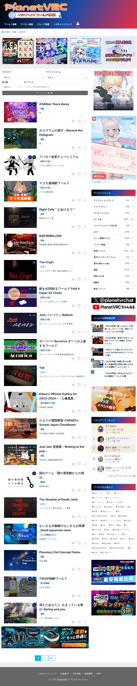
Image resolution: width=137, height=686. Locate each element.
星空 (112, 525)
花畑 (132, 539)
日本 (104, 525)
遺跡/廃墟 (107, 543)
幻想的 (128, 521)
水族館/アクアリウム (122, 530)
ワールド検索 (10, 24)
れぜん (108, 467)
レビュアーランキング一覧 (122, 476)
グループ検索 (43, 24)
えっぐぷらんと (113, 455)
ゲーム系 (111, 219)
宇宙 (95, 521)
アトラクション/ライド (112, 200)
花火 (124, 539)
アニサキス (111, 426)
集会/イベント (112, 288)
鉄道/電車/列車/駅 (118, 548)
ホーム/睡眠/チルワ (112, 238)
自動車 (115, 539)
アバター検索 (27, 24)
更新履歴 (89, 673)
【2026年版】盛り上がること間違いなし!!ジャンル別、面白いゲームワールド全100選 (119, 329)
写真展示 (109, 507)
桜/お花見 (97, 530)
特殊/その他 (112, 276)
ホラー (112, 232)
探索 (95, 525)
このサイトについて (62, 24)
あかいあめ (111, 447)
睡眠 (102, 534)
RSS (99, 673)
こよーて (110, 438)
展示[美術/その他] (112, 263)
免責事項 (64, 673)
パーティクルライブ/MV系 (112, 225)
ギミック (119, 493)
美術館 (96, 539)
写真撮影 (121, 507)
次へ (52, 658)
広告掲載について (100, 181)
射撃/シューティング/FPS (111, 521)
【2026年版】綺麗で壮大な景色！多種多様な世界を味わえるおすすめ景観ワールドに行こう (119, 364)
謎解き (112, 282)
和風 (95, 511)
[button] (109, 176)
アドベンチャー (112, 206)
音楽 (95, 553)
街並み (96, 543)
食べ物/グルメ (107, 553)
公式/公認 (97, 507)
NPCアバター (99, 493)
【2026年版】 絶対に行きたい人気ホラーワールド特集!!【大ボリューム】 (119, 340)
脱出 (105, 539)
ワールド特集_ (112, 244)
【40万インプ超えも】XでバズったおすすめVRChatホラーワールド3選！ (119, 352)
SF (110, 493)
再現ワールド (111, 251)
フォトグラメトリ (113, 498)
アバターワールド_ (112, 213)
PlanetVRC (62, 679)
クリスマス (98, 498)
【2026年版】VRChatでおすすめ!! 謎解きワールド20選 (118, 374)
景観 (112, 270)
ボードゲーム (99, 502)
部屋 (117, 543)
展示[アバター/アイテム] (112, 257)
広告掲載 (77, 673)
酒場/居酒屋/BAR (100, 548)
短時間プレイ (114, 534)
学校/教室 (123, 516)
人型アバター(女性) (116, 502)
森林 (107, 530)
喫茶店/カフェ (107, 511)
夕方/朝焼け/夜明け (101, 516)
